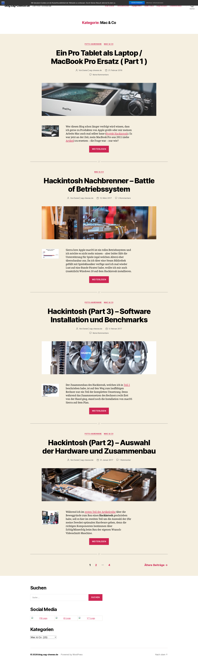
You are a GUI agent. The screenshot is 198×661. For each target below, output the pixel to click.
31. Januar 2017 (106, 460)
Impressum (162, 5)
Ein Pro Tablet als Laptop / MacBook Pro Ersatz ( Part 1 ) (99, 57)
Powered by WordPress (72, 654)
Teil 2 (127, 385)
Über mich (149, 5)
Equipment (137, 5)
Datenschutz (176, 5)
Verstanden (136, 3)
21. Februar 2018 (115, 70)
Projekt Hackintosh (117, 133)
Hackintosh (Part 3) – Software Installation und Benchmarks (99, 315)
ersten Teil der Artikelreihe (100, 512)
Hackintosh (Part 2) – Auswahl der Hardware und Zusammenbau (99, 446)
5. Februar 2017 (115, 329)
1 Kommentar (125, 460)
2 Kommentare (124, 198)
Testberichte (123, 5)
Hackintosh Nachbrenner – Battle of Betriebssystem (99, 184)
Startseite (109, 5)
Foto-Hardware (93, 44)
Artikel (70, 140)
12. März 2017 (106, 198)
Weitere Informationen (154, 3)
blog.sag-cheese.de (17, 5)
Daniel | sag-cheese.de (92, 70)
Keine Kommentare (101, 74)
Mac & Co (108, 44)
